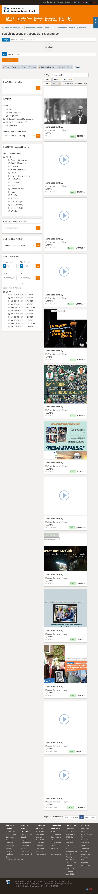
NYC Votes (70, 19)
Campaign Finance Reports (10, 848)
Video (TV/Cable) (17, 208)
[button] (19, 88)
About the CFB (47, 2)
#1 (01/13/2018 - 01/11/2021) (22, 295)
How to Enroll (26, 854)
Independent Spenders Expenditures (72, 28)
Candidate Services (38, 19)
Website (14, 211)
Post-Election (41, 854)
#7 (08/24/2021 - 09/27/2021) (22, 317)
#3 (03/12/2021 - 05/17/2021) (22, 301)
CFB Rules (70, 837)
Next (86, 817)
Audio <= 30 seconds (19, 160)
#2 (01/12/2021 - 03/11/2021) (22, 298)
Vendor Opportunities (21, 884)
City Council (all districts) (18, 122)
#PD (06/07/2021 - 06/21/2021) (23, 307)
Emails (13, 173)
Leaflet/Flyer (16, 179)
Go (38, 88)
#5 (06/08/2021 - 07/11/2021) (22, 311)
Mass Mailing (16, 182)
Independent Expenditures (51, 19)
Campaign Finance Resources (25, 848)
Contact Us (52, 881)
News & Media (58, 2)
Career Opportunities (64, 881)
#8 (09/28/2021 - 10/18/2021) (22, 320)
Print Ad (14, 195)
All (10, 157)
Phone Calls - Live (17, 189)
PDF (47, 80)
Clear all (78, 67)
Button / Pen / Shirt (18, 170)
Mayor (11, 109)
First (66, 817)
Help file (67, 80)
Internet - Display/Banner (20, 176)
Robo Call (14, 198)
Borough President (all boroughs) (21, 119)
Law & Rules (62, 19)
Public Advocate (15, 113)
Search (10, 60)
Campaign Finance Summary (10, 840)
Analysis (9, 854)
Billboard (14, 166)
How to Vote (85, 840)
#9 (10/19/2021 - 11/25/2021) (22, 327)
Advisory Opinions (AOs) (69, 842)
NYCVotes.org (42, 881)
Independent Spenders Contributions (40, 28)
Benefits (24, 837)
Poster (13, 192)
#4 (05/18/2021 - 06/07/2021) (22, 304)
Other (13, 186)
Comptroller (13, 116)
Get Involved (86, 865)
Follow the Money (10, 19)
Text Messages (17, 202)
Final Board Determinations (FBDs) (72, 851)
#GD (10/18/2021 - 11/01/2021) (23, 323)
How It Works (26, 834)
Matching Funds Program (25, 19)
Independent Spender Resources (56, 845)
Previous (74, 817)
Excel (56, 80)
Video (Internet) (17, 205)
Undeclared (13, 125)
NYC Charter (71, 834)
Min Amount (7, 262)
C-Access (68, 2)
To (21, 274)
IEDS (74, 2)
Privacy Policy (35, 884)
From (5, 274)
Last (93, 817)
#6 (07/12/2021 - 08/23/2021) (22, 314)
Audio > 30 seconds (18, 163)
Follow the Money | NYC (13, 28)
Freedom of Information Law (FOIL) (71, 871)
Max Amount (25, 262)
